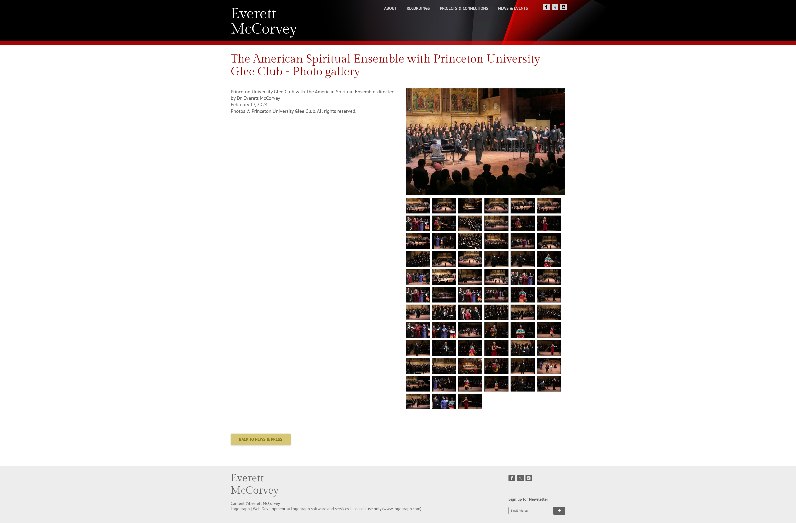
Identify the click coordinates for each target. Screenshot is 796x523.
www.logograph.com (401, 508)
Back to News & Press (260, 439)
